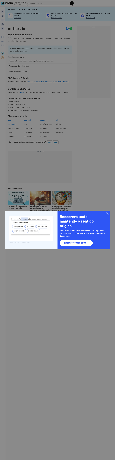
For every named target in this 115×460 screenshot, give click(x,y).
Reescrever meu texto (75, 242)
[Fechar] (107, 213)
